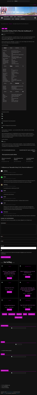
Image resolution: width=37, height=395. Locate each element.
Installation (6, 16)
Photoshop (5, 314)
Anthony (5, 171)
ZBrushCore (19, 314)
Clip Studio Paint (12, 314)
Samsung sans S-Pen (9, 287)
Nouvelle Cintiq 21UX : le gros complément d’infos (27, 151)
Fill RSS (35, 4)
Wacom (6, 28)
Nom (2, 236)
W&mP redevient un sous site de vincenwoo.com (27, 272)
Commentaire (3, 223)
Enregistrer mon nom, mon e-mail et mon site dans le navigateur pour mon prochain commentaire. (16, 253)
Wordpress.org (7, 385)
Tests (15, 16)
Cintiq (3, 28)
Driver (11, 16)
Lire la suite (9, 278)
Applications (20, 16)
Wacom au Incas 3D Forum (6, 159)
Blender (25, 314)
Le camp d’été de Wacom (9, 305)
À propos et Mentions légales (7, 350)
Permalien (14, 172)
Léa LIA (6, 275)
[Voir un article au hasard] (35, 18)
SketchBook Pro (32, 314)
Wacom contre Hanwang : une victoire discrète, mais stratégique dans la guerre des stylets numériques (27, 289)
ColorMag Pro (6, 386)
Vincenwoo (24, 274)
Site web (2, 245)
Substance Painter (18, 317)
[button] (22, 16)
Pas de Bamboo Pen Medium (18, 159)
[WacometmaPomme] (2, 18)
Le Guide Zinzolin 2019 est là (30, 159)
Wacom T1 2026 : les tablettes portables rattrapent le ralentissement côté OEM (9, 273)
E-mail (2, 241)
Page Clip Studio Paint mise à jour (27, 305)
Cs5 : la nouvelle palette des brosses (8, 150)
